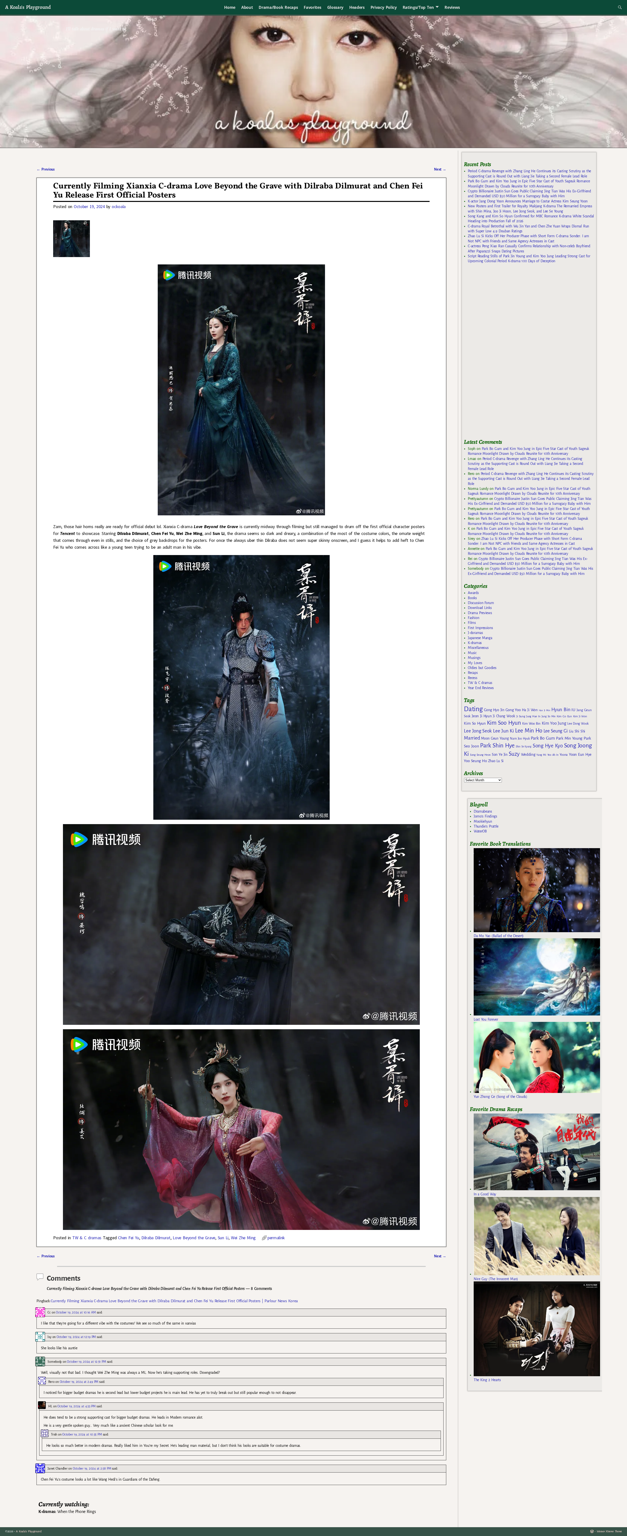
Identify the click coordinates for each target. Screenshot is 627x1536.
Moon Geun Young (495, 738)
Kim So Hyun (474, 723)
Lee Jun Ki (503, 730)
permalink (276, 1237)
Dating (473, 709)
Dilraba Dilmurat (155, 1237)
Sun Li (223, 1237)
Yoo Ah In (552, 754)
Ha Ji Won (530, 710)
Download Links (480, 608)
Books (472, 598)
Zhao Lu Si (496, 761)
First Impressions (480, 628)
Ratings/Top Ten (418, 7)
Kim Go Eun (564, 716)
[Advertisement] (500, 353)
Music (472, 653)
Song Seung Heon (480, 754)
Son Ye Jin (499, 754)
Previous (45, 169)
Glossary (335, 7)
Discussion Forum (481, 603)
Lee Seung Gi (555, 731)
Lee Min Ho (528, 731)
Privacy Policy (384, 7)
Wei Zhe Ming (243, 1237)
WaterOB (480, 831)
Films (472, 623)
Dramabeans (483, 811)
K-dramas (475, 643)
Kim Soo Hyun (504, 723)
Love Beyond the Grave (194, 1237)
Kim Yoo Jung (554, 723)
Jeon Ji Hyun (482, 716)
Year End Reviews (481, 688)
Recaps (473, 673)
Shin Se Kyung (523, 746)
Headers (357, 7)
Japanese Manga (480, 638)
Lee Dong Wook (578, 723)
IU (573, 710)
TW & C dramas (86, 1237)
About (247, 7)
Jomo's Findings (485, 816)
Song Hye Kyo (548, 746)
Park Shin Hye (497, 745)
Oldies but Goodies (482, 668)
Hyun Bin (560, 709)
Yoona (564, 754)
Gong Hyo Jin (494, 710)
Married (472, 738)
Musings (474, 658)
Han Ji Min (544, 710)
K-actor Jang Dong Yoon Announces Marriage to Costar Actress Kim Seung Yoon (528, 201)
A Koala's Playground (27, 7)
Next (440, 169)
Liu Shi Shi (577, 731)
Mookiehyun (483, 821)
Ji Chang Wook (504, 716)
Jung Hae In (533, 716)
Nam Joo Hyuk (520, 738)
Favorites (312, 7)
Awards (473, 593)
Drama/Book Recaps (278, 7)
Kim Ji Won (580, 716)
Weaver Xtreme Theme (609, 1531)
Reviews (452, 7)
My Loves (475, 663)
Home (229, 7)
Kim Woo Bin (531, 723)
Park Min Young (569, 738)
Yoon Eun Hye (580, 754)
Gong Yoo (513, 710)
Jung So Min (548, 716)
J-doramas (475, 633)
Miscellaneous (478, 648)
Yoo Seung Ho (475, 761)
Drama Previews (480, 613)
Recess (472, 678)
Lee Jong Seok (478, 730)
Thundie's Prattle (486, 826)
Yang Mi (541, 754)
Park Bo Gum (543, 738)
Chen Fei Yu (128, 1237)
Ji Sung (520, 716)
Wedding (528, 754)
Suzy (514, 754)
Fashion (473, 618)
